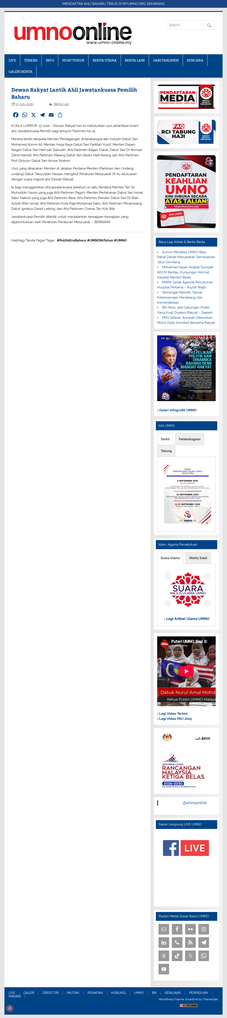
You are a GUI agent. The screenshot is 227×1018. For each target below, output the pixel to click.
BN (154, 993)
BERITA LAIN (135, 60)
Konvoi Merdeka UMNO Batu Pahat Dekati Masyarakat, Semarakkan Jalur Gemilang (186, 257)
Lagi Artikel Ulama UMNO (187, 619)
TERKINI (30, 60)
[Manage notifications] (9, 1008)
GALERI (28, 993)
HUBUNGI (118, 993)
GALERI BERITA (20, 72)
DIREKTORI (51, 993)
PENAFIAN (95, 993)
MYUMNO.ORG (134, 4)
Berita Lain (61, 104)
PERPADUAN (198, 993)
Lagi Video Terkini (173, 714)
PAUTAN (73, 993)
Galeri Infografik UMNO (177, 410)
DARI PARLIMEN (166, 60)
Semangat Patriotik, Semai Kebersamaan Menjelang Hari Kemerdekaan (179, 297)
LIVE (12, 60)
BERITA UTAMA (105, 60)
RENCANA (195, 60)
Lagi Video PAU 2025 (175, 719)
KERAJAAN (173, 993)
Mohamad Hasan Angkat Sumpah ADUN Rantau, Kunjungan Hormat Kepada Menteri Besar (185, 272)
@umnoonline (195, 802)
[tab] (165, 439)
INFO (50, 60)
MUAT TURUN (73, 60)
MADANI (15, 996)
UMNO (139, 993)
